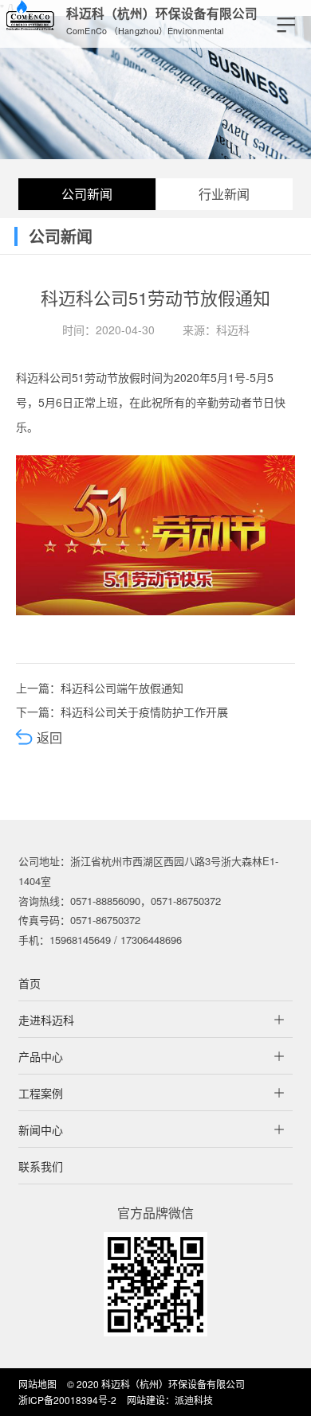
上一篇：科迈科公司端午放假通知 (99, 688)
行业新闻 (224, 194)
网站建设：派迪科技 (170, 1399)
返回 (47, 737)
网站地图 (37, 1384)
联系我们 (40, 1166)
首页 (29, 983)
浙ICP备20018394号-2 (67, 1399)
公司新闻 (86, 194)
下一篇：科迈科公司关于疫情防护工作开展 (122, 712)
